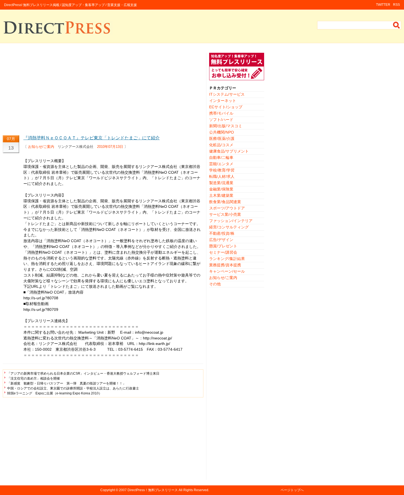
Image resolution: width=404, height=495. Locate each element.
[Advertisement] (103, 91)
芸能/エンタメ (221, 164)
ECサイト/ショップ (225, 107)
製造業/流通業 (221, 183)
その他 (215, 284)
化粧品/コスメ (221, 145)
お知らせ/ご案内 (41, 147)
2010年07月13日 (110, 147)
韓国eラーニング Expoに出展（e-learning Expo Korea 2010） (54, 393)
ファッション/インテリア (231, 221)
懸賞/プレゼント (223, 246)
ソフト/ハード (221, 119)
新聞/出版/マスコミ (225, 126)
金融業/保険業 (221, 189)
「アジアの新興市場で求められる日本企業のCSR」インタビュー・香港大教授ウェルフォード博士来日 (83, 373)
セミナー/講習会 (223, 252)
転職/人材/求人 (221, 176)
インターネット (222, 100)
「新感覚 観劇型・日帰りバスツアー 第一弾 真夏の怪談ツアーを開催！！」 (66, 383)
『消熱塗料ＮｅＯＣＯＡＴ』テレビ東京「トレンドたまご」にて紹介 (91, 137)
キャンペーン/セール (227, 271)
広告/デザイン (221, 239)
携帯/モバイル (221, 113)
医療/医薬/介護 (221, 138)
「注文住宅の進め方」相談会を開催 (33, 378)
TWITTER (383, 5)
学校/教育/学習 (221, 170)
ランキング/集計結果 (227, 258)
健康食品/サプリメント (229, 151)
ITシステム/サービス (227, 94)
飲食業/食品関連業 (225, 202)
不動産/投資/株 (221, 233)
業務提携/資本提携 (225, 265)
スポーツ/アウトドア (227, 208)
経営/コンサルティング (229, 227)
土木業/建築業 (221, 195)
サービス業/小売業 (225, 214)
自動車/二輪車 (221, 157)
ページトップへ (292, 490)
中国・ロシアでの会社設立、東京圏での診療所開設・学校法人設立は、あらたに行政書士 (73, 388)
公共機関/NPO (221, 132)
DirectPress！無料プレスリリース (153, 490)
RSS (396, 5)
